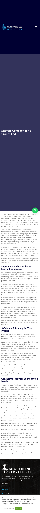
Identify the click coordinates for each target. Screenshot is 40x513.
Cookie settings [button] (8, 509)
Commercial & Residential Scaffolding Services (17, 429)
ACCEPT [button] (18, 509)
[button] (36, 27)
